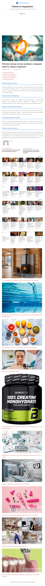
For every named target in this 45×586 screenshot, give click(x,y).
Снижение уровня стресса (9, 77)
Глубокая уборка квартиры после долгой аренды (14, 546)
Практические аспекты (8, 79)
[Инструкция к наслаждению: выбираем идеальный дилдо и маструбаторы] (22, 500)
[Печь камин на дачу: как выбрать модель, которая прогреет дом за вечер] (22, 263)
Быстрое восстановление (9, 74)
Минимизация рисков (8, 72)
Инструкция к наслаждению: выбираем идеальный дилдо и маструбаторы (20, 515)
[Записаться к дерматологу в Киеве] (22, 360)
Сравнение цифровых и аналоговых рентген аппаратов (15, 484)
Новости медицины (22, 6)
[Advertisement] (22, 25)
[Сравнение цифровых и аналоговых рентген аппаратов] (22, 471)
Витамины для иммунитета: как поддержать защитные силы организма (19, 347)
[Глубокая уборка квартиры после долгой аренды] (22, 531)
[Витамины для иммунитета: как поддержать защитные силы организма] (22, 333)
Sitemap (33, 582)
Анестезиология (17, 69)
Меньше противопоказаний (9, 75)
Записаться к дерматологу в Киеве (10, 371)
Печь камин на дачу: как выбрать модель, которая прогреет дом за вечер (20, 280)
